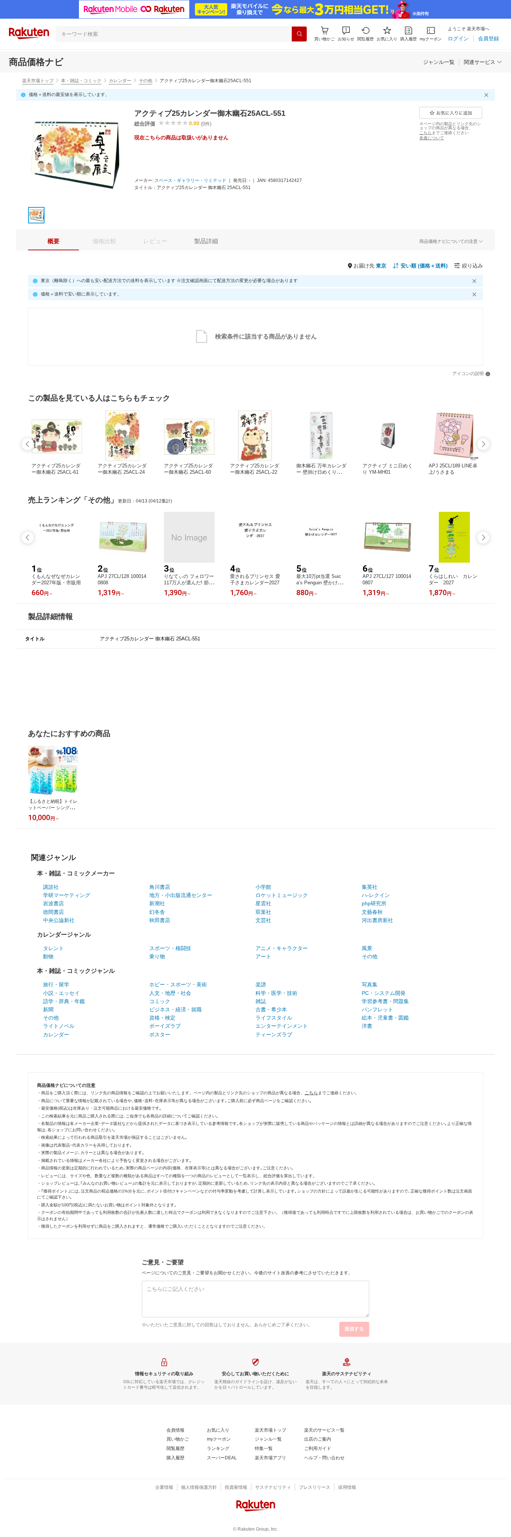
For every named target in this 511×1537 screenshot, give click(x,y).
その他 (145, 80)
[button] (346, 33)
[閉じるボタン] (487, 95)
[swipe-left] (28, 444)
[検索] (299, 34)
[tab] (53, 241)
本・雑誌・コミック (81, 80)
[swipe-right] (483, 444)
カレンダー (120, 80)
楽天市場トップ (37, 80)
